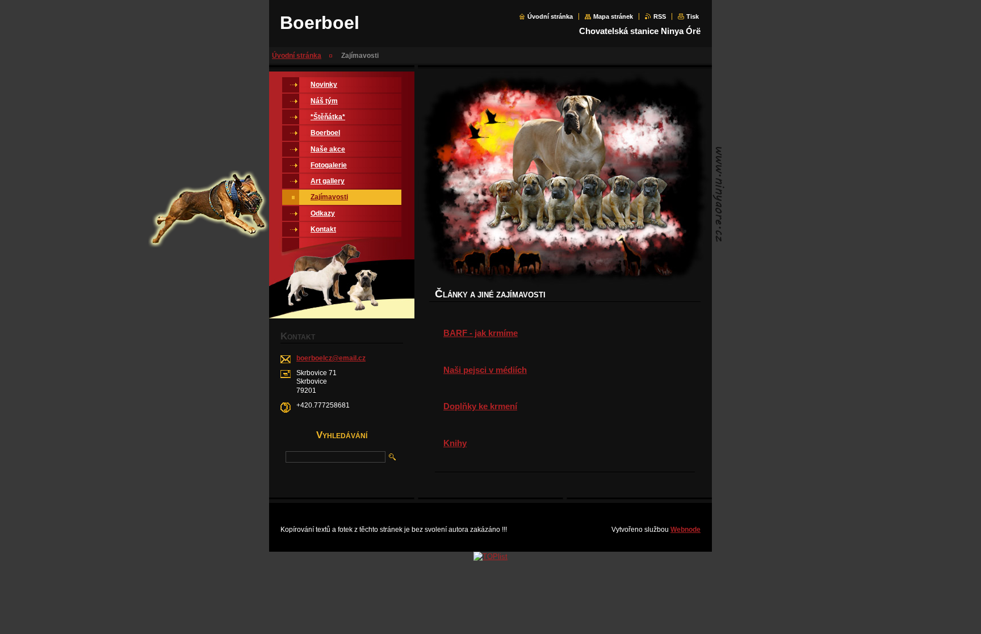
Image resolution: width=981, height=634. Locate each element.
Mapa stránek (613, 16)
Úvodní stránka (550, 16)
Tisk (692, 16)
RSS (659, 16)
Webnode (685, 529)
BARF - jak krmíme (480, 333)
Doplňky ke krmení (480, 406)
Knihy (455, 443)
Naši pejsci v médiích (485, 370)
